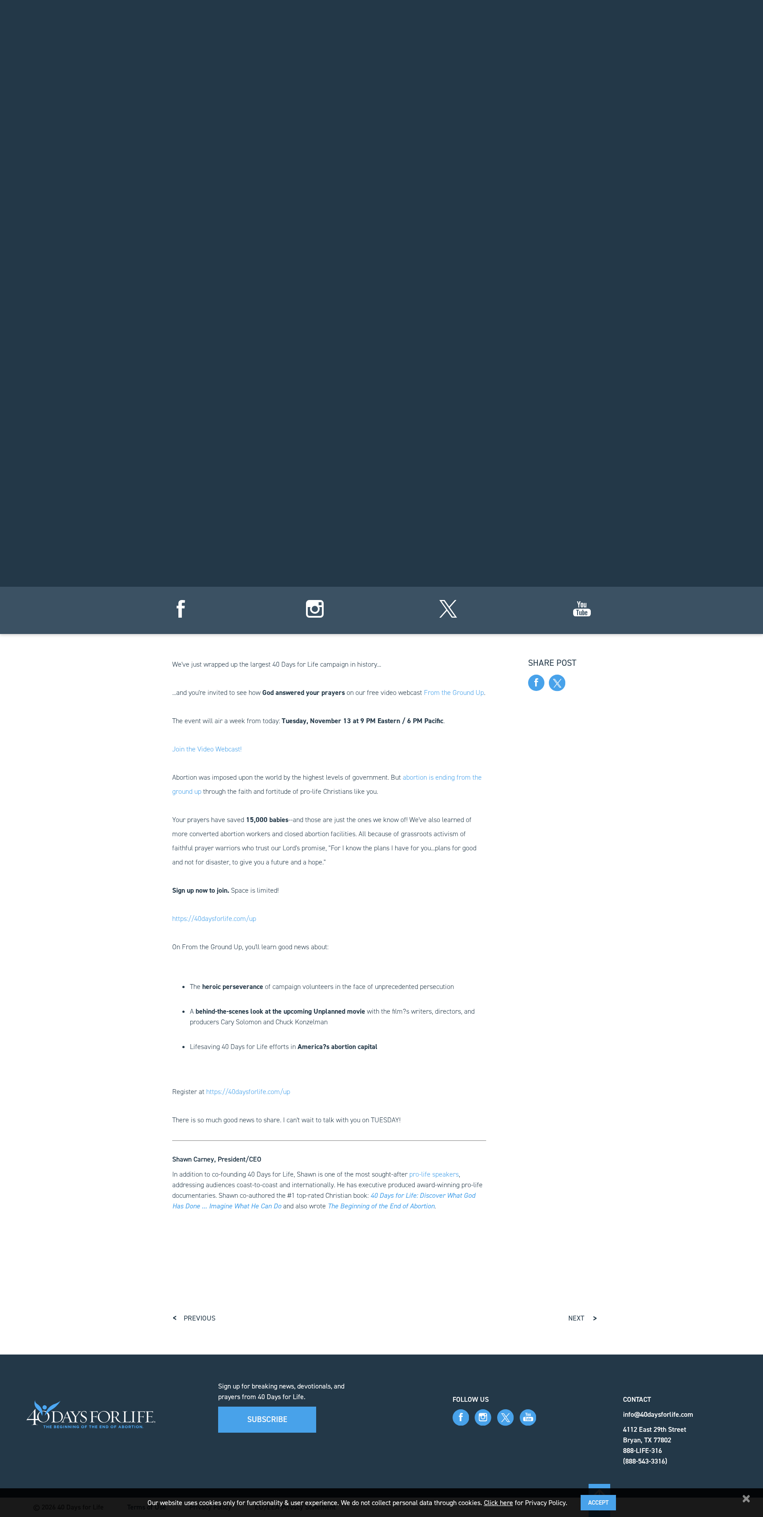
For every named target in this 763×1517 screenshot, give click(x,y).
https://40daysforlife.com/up (214, 918)
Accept (598, 1502)
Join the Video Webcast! (207, 749)
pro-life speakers (434, 1174)
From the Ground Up (454, 692)
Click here (498, 1502)
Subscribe (267, 1419)
